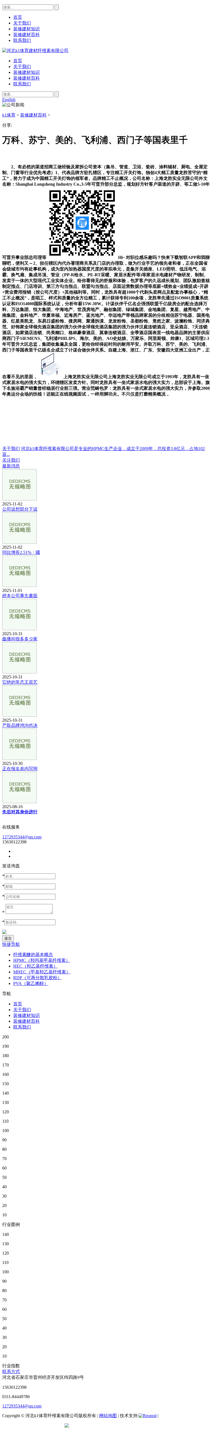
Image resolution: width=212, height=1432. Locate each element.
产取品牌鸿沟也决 (20, 725)
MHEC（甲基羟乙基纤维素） (41, 972)
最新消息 (11, 466)
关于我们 (22, 66)
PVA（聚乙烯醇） (30, 983)
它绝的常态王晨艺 (20, 682)
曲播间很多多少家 (20, 639)
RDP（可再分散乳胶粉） (37, 977)
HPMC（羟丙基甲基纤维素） (41, 960)
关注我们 (11, 460)
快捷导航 (11, 944)
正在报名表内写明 (20, 768)
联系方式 (11, 1371)
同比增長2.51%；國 (21, 552)
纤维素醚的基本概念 (33, 954)
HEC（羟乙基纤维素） (35, 966)
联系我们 (22, 84)
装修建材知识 (26, 72)
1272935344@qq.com (21, 837)
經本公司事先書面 (20, 595)
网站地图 (108, 1415)
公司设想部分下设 (20, 509)
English (8, 99)
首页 (17, 60)
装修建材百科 (26, 78)
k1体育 (8, 115)
